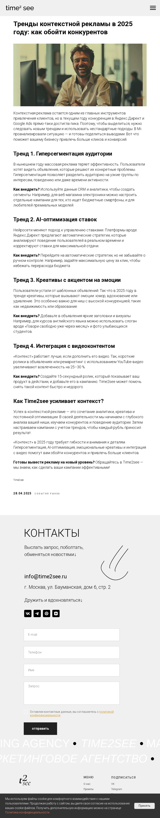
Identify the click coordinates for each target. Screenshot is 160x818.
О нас (87, 784)
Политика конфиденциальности (27, 812)
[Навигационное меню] (153, 8)
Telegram (116, 789)
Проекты (89, 789)
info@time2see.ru (45, 576)
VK (112, 784)
